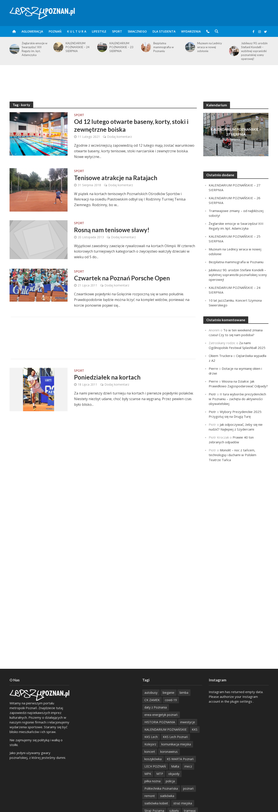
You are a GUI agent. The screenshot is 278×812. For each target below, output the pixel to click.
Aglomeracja (32, 31)
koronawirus (169, 752)
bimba (184, 692)
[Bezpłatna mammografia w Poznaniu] (101, 47)
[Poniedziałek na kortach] (38, 389)
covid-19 (171, 700)
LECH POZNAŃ (155, 766)
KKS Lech (151, 737)
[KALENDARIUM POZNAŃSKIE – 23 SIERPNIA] (57, 47)
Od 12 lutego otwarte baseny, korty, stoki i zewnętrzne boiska (131, 125)
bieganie (168, 692)
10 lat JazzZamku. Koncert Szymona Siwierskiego (252, 47)
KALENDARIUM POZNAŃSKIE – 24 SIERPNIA (34, 47)
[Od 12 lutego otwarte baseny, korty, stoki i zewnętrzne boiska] (39, 133)
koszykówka (153, 759)
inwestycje (187, 722)
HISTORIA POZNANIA (159, 722)
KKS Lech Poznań (175, 737)
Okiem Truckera (220, 355)
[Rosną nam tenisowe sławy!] (39, 239)
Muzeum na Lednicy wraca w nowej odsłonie (165, 47)
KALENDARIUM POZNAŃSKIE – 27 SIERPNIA (236, 131)
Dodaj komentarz (119, 137)
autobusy (150, 692)
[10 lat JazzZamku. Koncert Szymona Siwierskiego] (233, 47)
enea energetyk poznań (161, 715)
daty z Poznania (155, 707)
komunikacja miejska (176, 744)
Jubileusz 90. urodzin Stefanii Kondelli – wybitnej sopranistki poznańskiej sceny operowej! (210, 51)
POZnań (55, 31)
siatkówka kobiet (156, 803)
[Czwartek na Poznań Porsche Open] (39, 284)
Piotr (212, 394)
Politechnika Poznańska (161, 788)
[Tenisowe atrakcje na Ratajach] (39, 189)
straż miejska (182, 803)
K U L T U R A (76, 31)
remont (149, 796)
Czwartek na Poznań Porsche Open (122, 278)
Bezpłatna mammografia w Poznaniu (119, 47)
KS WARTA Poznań (180, 759)
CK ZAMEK (152, 700)
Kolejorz (150, 744)
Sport (117, 31)
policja (170, 781)
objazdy (173, 774)
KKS (194, 729)
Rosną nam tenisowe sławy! (111, 229)
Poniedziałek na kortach (107, 377)
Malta (175, 766)
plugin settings (241, 701)
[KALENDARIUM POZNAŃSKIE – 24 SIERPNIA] (13, 47)
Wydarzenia (191, 31)
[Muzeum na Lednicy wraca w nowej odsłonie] (145, 47)
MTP (159, 774)
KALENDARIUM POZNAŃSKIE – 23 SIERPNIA (77, 47)
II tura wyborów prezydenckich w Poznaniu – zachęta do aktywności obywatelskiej (237, 399)
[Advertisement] (139, 79)
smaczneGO (137, 31)
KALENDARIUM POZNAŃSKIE (165, 729)
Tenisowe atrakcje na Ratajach (115, 177)
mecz (188, 766)
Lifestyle (99, 31)
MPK (147, 774)
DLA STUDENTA (163, 31)
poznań (188, 788)
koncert (149, 752)
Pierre (213, 368)
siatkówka (167, 796)
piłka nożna (152, 781)
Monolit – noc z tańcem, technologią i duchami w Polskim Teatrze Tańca (232, 455)
